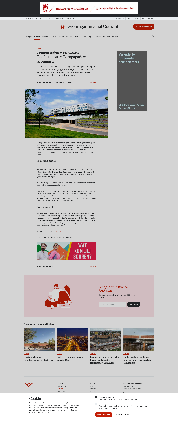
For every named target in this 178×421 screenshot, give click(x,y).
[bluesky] (149, 18)
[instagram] (142, 18)
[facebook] (145, 18)
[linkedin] (152, 18)
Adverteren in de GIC (133, 18)
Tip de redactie (119, 18)
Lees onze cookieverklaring (39, 412)
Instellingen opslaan (122, 414)
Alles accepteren (103, 414)
